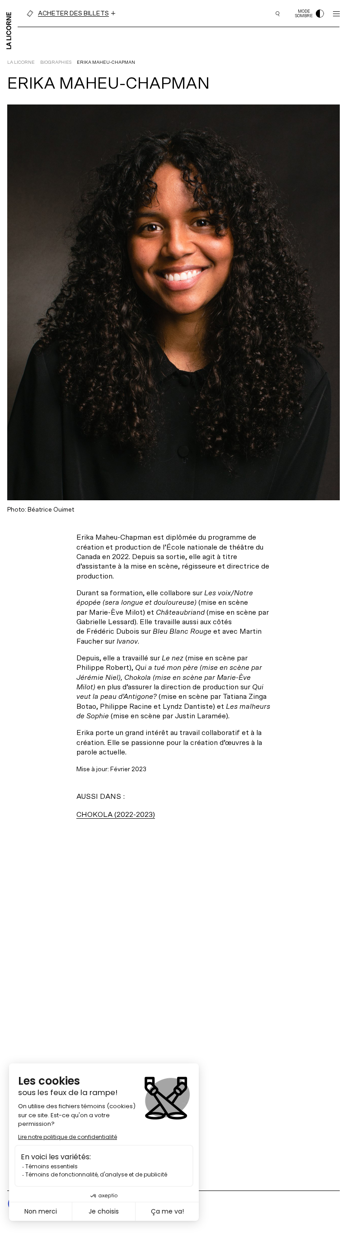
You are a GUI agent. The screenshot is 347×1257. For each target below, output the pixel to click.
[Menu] (336, 13)
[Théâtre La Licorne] (8, 29)
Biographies (55, 62)
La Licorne (21, 62)
